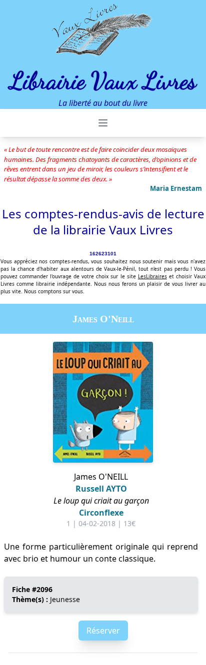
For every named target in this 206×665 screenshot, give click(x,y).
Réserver (103, 630)
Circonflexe (101, 512)
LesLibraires (152, 276)
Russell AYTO (101, 488)
